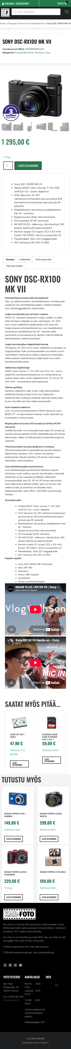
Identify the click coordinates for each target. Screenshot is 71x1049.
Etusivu (3, 23)
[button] (56, 985)
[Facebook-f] (5, 965)
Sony (47, 52)
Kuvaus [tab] (10, 259)
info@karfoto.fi (11, 1000)
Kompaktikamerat (36, 23)
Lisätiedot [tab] (25, 259)
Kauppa (12, 23)
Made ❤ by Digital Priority (35, 1043)
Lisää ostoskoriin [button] (17, 763)
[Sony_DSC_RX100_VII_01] (35, 96)
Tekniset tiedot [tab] (14, 265)
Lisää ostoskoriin (28, 166)
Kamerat (22, 23)
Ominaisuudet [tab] (44, 259)
